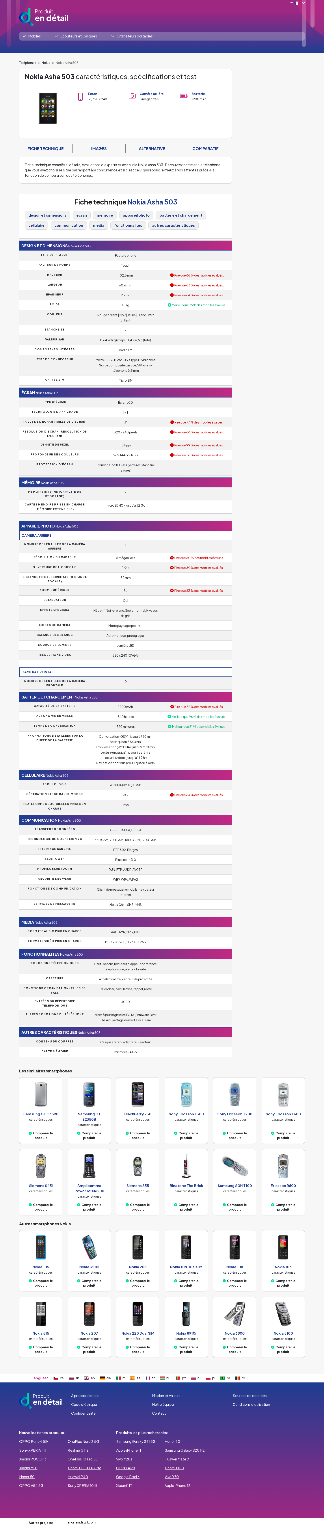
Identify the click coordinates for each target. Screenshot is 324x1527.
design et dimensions (47, 215)
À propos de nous (85, 1395)
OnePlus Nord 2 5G (83, 1441)
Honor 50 (27, 1476)
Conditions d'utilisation (251, 1404)
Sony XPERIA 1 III (32, 1450)
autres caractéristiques (173, 225)
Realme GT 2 (78, 1450)
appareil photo (136, 215)
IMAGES (99, 148)
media (98, 225)
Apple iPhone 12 (177, 1485)
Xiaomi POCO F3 (33, 1459)
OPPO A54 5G (31, 1485)
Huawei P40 (78, 1476)
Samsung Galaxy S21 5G (136, 1441)
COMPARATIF (205, 148)
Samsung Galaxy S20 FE (185, 1450)
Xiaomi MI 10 (174, 1468)
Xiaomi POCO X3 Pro (84, 1468)
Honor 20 (172, 1441)
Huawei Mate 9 (177, 1459)
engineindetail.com (82, 1522)
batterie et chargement (181, 215)
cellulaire (36, 225)
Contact (159, 1413)
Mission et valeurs (166, 1395)
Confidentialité (83, 1413)
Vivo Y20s (124, 1459)
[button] (32, 36)
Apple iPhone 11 (128, 1450)
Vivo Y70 (172, 1476)
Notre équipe (163, 1404)
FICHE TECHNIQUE (46, 148)
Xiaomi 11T (124, 1485)
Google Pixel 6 (128, 1476)
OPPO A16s (125, 1468)
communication (68, 225)
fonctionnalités (128, 225)
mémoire (105, 215)
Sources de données (250, 1395)
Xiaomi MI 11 (28, 1468)
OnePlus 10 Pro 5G (83, 1459)
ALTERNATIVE (152, 148)
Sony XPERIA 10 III (82, 1485)
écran (81, 215)
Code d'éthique (84, 1404)
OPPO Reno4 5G (33, 1441)
